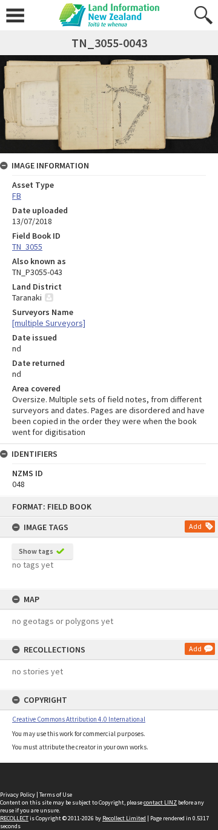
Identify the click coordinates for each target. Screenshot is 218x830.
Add (195, 526)
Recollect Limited (124, 818)
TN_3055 (27, 246)
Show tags (36, 551)
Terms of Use (55, 794)
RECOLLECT (14, 818)
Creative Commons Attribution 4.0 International (78, 719)
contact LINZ (160, 802)
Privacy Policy (17, 794)
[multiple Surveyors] (48, 322)
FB (16, 195)
